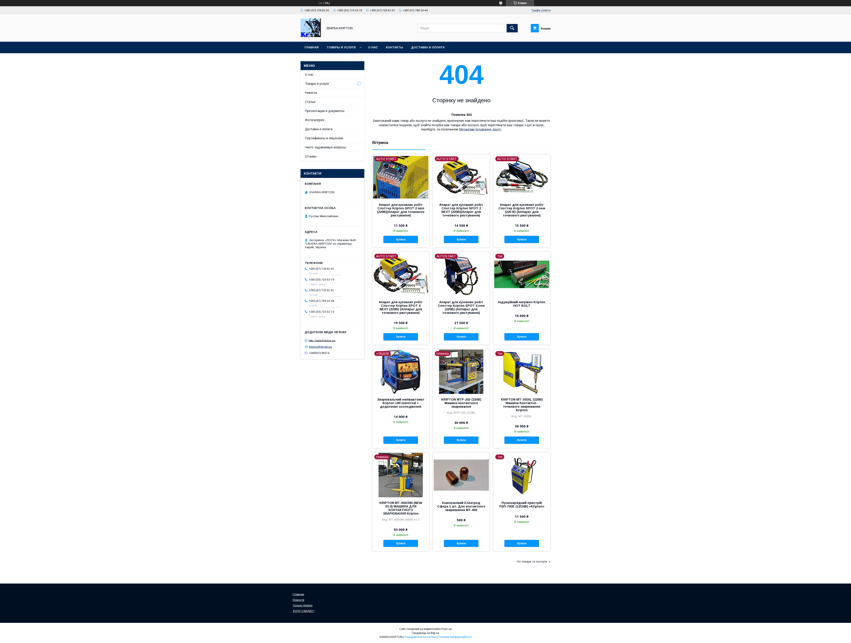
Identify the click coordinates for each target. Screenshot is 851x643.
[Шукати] (512, 28)
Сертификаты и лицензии (324, 138)
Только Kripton (302, 605)
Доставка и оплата (428, 47)
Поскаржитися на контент (420, 637)
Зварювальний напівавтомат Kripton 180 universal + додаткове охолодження (400, 403)
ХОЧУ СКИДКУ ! (303, 611)
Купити (400, 239)
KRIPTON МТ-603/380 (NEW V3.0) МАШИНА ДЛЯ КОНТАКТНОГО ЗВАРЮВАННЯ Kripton (400, 508)
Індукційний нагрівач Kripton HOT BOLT (521, 303)
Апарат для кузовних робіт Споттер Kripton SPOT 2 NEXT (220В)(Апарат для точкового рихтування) (461, 210)
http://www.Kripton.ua (322, 340)
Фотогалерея (314, 120)
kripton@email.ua (320, 346)
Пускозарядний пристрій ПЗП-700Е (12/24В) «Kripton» (521, 504)
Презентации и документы (324, 111)
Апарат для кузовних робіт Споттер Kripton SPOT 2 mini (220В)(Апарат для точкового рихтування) (400, 210)
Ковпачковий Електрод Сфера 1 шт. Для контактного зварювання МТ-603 (461, 506)
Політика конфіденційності (455, 637)
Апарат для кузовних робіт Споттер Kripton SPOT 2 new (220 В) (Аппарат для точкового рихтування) (521, 210)
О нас (373, 47)
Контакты (394, 47)
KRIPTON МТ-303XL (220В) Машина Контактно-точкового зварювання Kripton (522, 405)
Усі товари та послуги (532, 561)
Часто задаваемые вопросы (325, 147)
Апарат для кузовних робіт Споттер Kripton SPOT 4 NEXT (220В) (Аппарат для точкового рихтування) (401, 307)
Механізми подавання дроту (480, 129)
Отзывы (310, 156)
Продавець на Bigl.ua (425, 633)
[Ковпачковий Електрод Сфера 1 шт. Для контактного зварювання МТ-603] (461, 475)
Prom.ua (446, 629)
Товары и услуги (341, 47)
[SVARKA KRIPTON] (311, 36)
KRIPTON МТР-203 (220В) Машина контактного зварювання (461, 403)
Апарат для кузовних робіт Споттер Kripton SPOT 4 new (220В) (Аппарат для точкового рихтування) (461, 307)
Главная (311, 47)
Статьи (310, 102)
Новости (311, 92)
